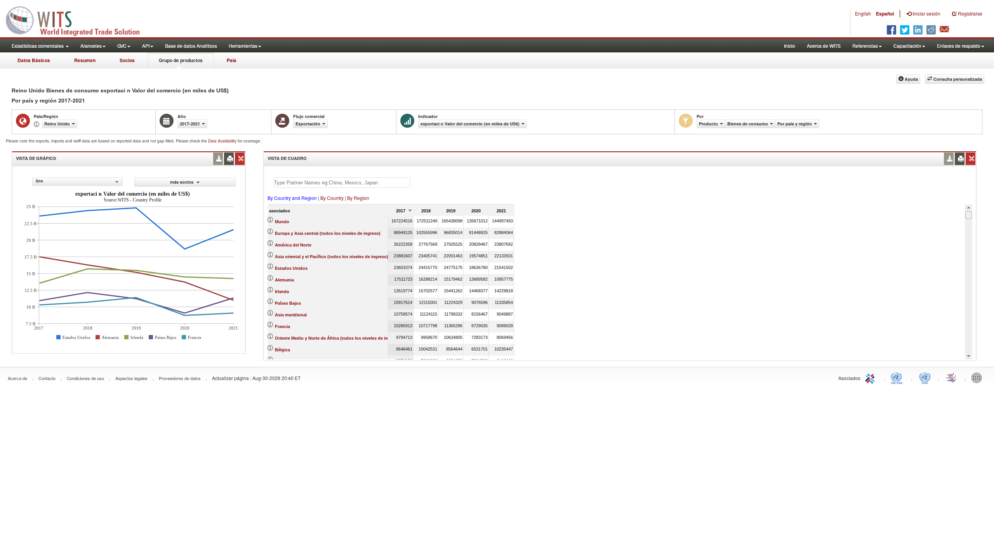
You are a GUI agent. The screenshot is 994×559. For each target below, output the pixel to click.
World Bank (978, 377)
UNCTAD (898, 377)
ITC (871, 377)
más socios (182, 182)
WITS (77, 19)
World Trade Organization (951, 377)
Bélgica (282, 349)
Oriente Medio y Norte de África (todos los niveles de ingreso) (338, 338)
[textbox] (342, 182)
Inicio (789, 45)
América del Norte (293, 245)
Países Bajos (288, 303)
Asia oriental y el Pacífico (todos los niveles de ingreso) (331, 256)
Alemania (284, 280)
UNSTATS (925, 377)
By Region (358, 197)
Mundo (282, 221)
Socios (127, 60)
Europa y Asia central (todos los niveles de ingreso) (328, 233)
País (231, 60)
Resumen (85, 60)
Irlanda (282, 291)
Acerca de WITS (824, 45)
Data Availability (223, 141)
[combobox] (77, 181)
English (863, 13)
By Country (332, 197)
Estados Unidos (291, 268)
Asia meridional (291, 314)
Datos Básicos (33, 60)
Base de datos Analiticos (191, 45)
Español (885, 13)
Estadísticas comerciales (38, 45)
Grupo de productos (181, 60)
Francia (282, 326)
